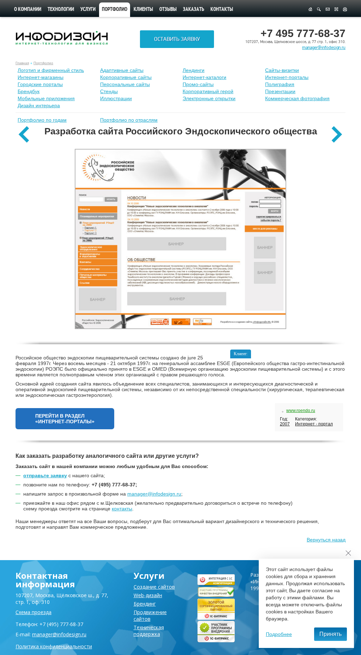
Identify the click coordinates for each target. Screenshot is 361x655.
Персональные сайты (125, 84)
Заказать (193, 9)
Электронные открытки (209, 98)
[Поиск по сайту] (319, 9)
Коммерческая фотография (297, 98)
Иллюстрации (116, 98)
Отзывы (168, 9)
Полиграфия (279, 84)
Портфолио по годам (42, 120)
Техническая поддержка (149, 630)
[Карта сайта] (336, 9)
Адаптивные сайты (121, 70)
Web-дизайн (148, 595)
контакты (122, 508)
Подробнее (279, 634)
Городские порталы (40, 84)
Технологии (61, 9)
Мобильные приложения (46, 98)
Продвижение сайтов (150, 615)
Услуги (88, 9)
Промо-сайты (198, 84)
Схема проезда (33, 612)
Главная (22, 63)
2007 (285, 423)
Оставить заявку (177, 39)
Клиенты (143, 9)
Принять (330, 634)
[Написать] (328, 9)
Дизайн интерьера (39, 105)
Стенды (109, 91)
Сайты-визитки (282, 70)
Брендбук (28, 91)
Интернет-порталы (286, 77)
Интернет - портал (314, 423)
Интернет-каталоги (204, 77)
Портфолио (43, 63)
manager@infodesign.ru (323, 47)
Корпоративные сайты (126, 77)
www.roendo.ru (300, 410)
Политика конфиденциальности (54, 646)
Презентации (280, 91)
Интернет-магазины (40, 77)
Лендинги (193, 70)
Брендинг (145, 603)
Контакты (221, 9)
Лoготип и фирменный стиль (51, 70)
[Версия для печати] (345, 9)
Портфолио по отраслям (129, 120)
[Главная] (310, 9)
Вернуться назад (326, 539)
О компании (27, 9)
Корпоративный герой (208, 91)
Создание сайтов (154, 586)
